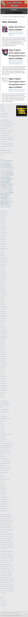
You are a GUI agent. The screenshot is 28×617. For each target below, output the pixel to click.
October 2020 (3, 264)
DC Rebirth (3, 425)
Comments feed (4, 603)
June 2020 (3, 266)
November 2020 (4, 262)
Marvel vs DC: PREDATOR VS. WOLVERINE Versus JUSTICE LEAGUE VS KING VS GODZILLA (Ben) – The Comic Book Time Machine (7, 521)
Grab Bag (2, 436)
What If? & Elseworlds (5, 508)
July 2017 (2, 320)
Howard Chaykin (6, 177)
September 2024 (4, 214)
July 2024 (2, 219)
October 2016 (3, 334)
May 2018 (2, 302)
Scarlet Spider (9, 198)
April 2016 (3, 347)
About (2, 105)
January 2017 (3, 327)
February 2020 (3, 273)
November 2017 (4, 313)
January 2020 (3, 275)
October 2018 (3, 291)
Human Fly (5, 179)
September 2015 (4, 363)
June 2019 (3, 282)
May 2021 (2, 255)
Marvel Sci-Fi (3, 465)
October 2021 (3, 246)
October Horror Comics (5, 479)
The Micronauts (4, 499)
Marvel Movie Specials (5, 463)
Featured (10, 33)
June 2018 (3, 300)
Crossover (3, 420)
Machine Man (7, 189)
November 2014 (4, 385)
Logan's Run (3, 189)
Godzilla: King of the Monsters (7, 434)
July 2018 (2, 298)
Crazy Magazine (4, 416)
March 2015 (3, 376)
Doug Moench (8, 172)
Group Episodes (4, 438)
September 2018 (4, 293)
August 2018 (3, 295)
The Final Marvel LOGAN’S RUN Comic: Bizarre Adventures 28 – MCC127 (7, 146)
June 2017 (3, 322)
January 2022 (3, 241)
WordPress (18, 615)
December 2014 (4, 383)
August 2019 (3, 280)
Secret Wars (3, 485)
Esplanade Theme (10, 615)
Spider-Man (21, 33)
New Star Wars (4, 476)
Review (2, 483)
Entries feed (3, 601)
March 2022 (3, 239)
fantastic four (3, 173)
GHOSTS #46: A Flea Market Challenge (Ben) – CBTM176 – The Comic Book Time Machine (7, 553)
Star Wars (5, 203)
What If (9, 207)
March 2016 (3, 349)
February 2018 (3, 307)
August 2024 (3, 217)
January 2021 (3, 257)
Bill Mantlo (8, 165)
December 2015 (4, 356)
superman (3, 205)
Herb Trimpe (9, 175)
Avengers (8, 164)
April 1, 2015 (11, 60)
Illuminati (11, 179)
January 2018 (3, 309)
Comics (20, 31)
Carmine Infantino (8, 167)
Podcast (16, 33)
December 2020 (4, 259)
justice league (9, 188)
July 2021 (2, 250)
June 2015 (3, 369)
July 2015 (2, 367)
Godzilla (10, 174)
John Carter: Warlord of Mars (7, 184)
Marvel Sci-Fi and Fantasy (6, 467)
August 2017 (3, 318)
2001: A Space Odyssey (7, 160)
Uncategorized (4, 503)
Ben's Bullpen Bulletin (5, 409)
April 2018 (3, 304)
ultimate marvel (5, 207)
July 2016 (2, 340)
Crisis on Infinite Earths (5, 168)
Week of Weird (4, 506)
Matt (13, 33)
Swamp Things (4, 497)
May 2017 (2, 325)
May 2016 (2, 345)
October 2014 (3, 387)
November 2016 (4, 331)
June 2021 (3, 253)
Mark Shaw (3, 192)
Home (9, 16)
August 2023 (3, 228)
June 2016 (3, 342)
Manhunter (10, 191)
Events (2, 427)
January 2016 (3, 354)
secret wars (4, 200)
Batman (2, 165)
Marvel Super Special (5, 470)
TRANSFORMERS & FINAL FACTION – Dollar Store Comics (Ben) (7, 153)
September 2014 (4, 390)
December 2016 (4, 329)
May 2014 (2, 396)
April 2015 (3, 374)
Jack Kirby (4, 181)
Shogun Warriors (4, 488)
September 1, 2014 (12, 89)
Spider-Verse (11, 35)
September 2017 (4, 316)
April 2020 (3, 271)
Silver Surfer (10, 200)
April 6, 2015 (11, 31)
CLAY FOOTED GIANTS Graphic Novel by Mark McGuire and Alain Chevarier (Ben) (7, 133)
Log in (2, 598)
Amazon (3, 111)
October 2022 (3, 235)
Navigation (14, 9)
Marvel (7, 193)
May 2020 (2, 268)
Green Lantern (3, 175)
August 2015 (3, 365)
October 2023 (3, 226)
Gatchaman (3, 432)
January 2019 (3, 289)
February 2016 (3, 351)
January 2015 (3, 381)
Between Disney (4, 411)
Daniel (2, 423)
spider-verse (11, 201)
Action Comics (3, 162)
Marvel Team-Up (4, 472)
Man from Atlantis (4, 458)
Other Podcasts (4, 116)
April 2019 (3, 286)
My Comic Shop (5, 113)
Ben (1, 407)
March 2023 (3, 230)
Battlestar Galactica (4, 405)
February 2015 (3, 378)
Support (2, 109)
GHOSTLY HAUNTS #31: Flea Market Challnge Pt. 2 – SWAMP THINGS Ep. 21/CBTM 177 (7, 560)
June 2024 (3, 221)
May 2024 (2, 223)
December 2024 (4, 212)
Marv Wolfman (7, 193)
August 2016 (3, 338)
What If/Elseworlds (18, 63)
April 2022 (3, 237)
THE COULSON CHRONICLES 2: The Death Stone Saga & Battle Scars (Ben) (7, 139)
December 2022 (4, 232)
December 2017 (4, 311)
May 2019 (2, 284)
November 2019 (4, 277)
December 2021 (4, 244)
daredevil (11, 168)
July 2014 (2, 394)
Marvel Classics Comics (5, 461)
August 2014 (3, 392)
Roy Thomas (5, 197)
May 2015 (2, 372)
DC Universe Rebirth (7, 170)
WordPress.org (4, 605)
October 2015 (3, 360)
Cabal (2, 167)
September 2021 (4, 248)
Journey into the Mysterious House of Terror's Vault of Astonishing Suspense (6, 447)
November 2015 (4, 358)
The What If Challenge (5, 501)
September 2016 (4, 336)
